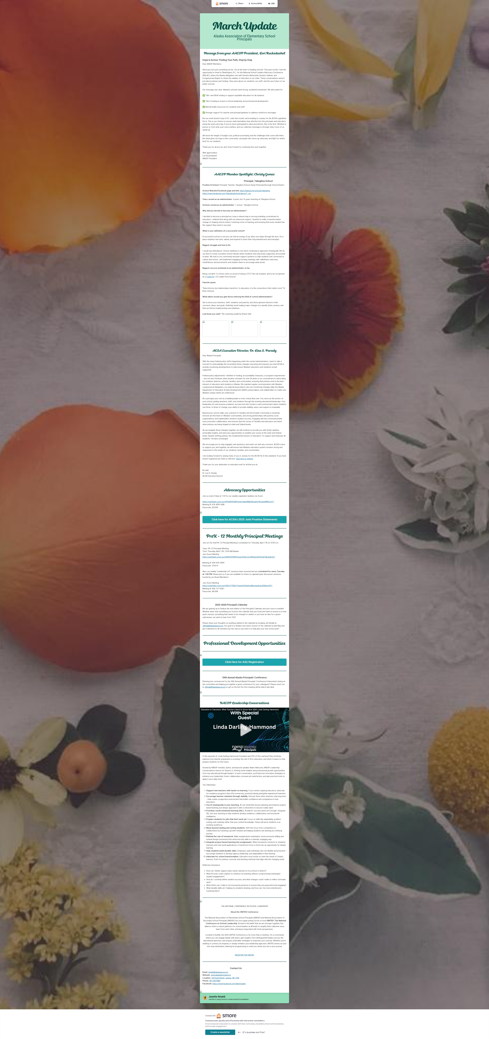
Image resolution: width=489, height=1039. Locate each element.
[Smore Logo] (222, 4)
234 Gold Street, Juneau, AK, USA (225, 978)
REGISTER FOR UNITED (244, 955)
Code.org (210, 277)
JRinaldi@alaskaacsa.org (212, 626)
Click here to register (244, 459)
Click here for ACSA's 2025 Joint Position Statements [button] (244, 519)
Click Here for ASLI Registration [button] (244, 662)
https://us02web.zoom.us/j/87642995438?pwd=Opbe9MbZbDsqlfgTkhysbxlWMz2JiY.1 (238, 502)
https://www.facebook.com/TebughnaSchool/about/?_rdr (226, 193)
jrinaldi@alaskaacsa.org (218, 972)
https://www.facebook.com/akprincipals (229, 984)
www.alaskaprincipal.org (221, 975)
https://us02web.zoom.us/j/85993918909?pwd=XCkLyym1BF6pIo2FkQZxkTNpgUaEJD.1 (238, 557)
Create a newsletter (220, 1032)
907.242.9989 (214, 981)
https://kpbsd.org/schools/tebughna (255, 191)
